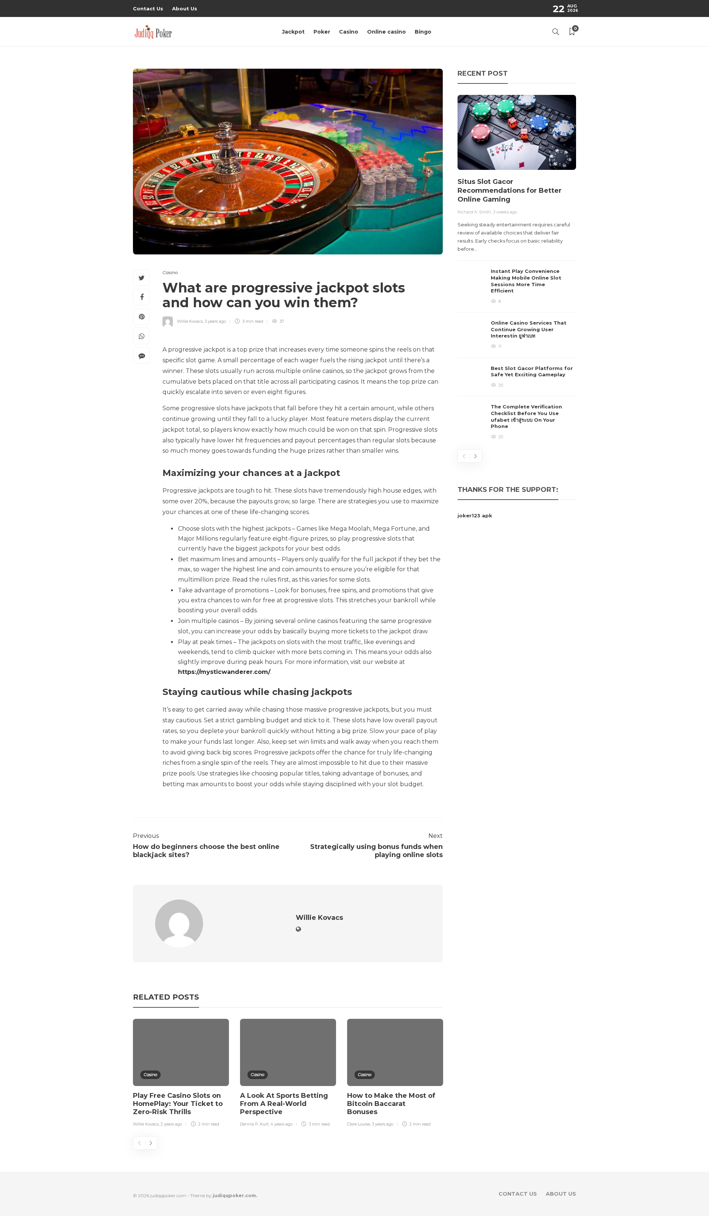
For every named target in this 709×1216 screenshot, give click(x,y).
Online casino (386, 31)
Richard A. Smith (474, 212)
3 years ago (215, 321)
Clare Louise (358, 1124)
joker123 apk (475, 515)
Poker (322, 31)
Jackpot (293, 31)
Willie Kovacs (190, 321)
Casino (348, 31)
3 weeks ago (505, 212)
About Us (184, 8)
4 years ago (281, 1124)
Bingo (423, 31)
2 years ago (171, 1124)
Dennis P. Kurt (254, 1124)
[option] (180, 1074)
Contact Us (148, 8)
